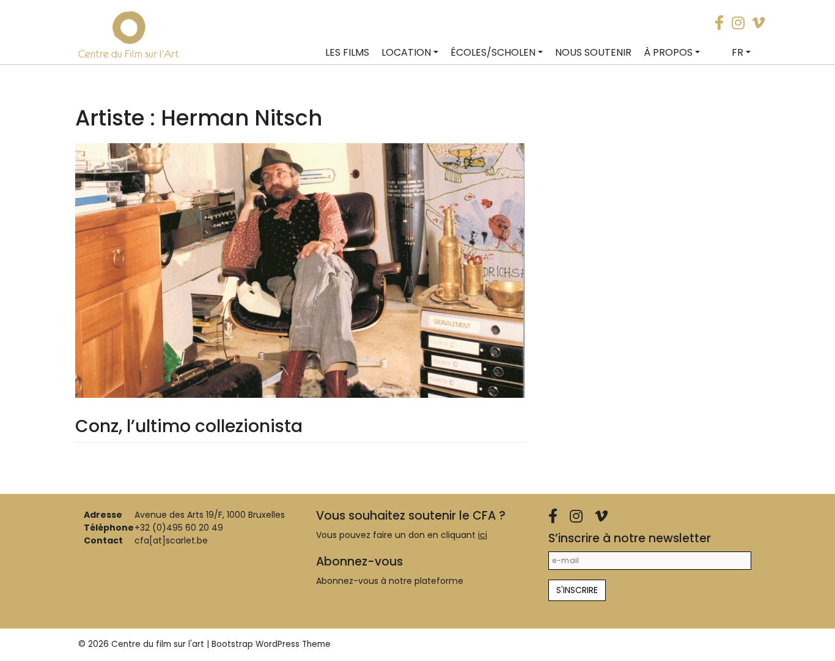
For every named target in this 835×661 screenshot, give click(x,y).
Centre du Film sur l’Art (128, 54)
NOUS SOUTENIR (593, 52)
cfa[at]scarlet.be (171, 540)
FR (737, 52)
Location (406, 52)
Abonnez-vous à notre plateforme (389, 581)
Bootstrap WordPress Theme (271, 644)
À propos (668, 52)
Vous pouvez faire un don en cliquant (401, 535)
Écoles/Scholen (493, 52)
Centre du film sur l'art (157, 644)
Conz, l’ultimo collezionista (189, 426)
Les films (347, 52)
